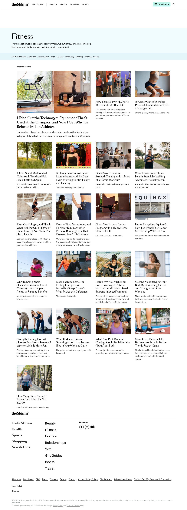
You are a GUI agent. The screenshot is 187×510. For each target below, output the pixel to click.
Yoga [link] (53, 56)
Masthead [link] (28, 479)
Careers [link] (54, 479)
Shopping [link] (74, 4)
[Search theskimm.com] (173, 4)
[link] (20, 4)
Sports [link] (63, 4)
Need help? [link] (17, 486)
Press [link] (45, 479)
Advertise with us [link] (123, 479)
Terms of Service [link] (73, 506)
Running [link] (88, 56)
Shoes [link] (96, 56)
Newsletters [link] (21, 447)
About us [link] (16, 479)
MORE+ (85, 4)
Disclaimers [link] (106, 479)
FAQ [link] (38, 479)
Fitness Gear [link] (43, 56)
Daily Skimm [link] (37, 4)
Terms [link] (63, 479)
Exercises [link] (32, 56)
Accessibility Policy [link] (88, 479)
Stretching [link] (69, 56)
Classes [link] (60, 56)
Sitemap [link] (15, 491)
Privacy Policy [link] (58, 506)
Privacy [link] (72, 479)
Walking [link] (79, 56)
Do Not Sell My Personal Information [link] (152, 479)
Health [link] (53, 4)
